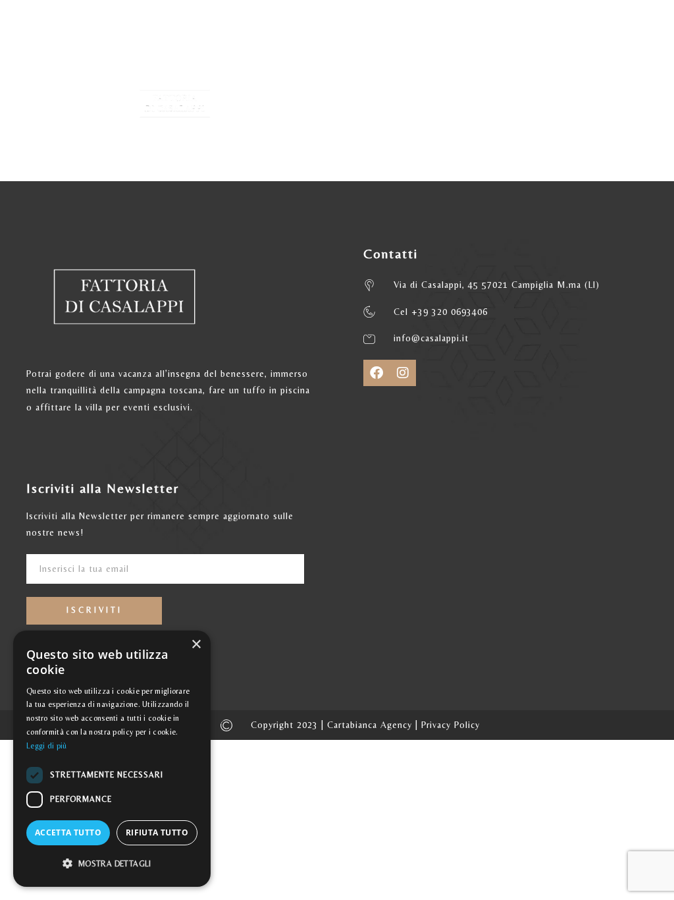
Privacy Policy (450, 724)
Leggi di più (46, 745)
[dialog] (112, 759)
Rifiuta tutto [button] (157, 832)
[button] (111, 864)
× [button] (196, 645)
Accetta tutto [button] (68, 832)
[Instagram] (403, 373)
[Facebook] (376, 373)
